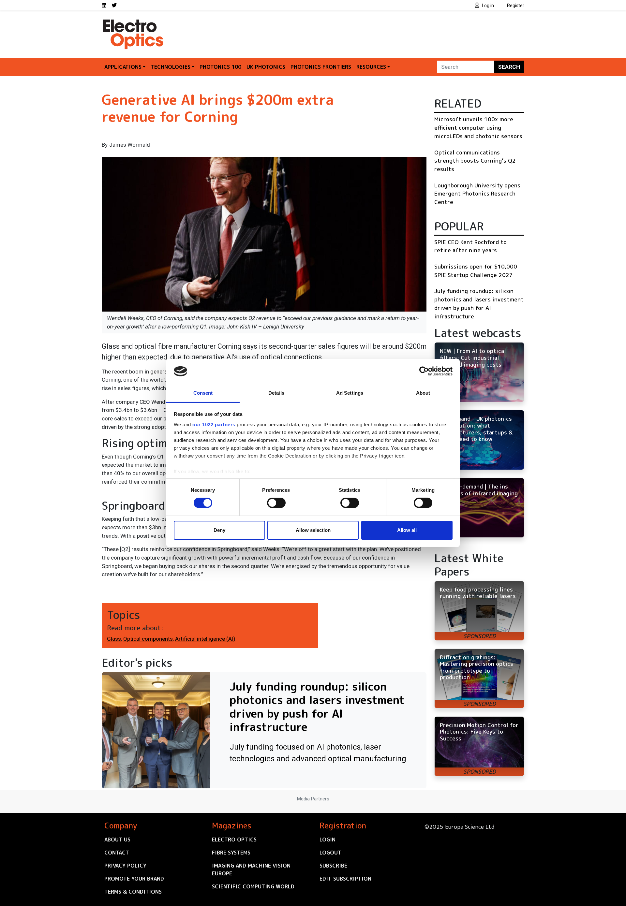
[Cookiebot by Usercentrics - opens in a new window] (424, 371)
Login (327, 839)
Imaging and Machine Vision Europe (251, 869)
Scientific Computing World (253, 886)
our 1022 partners (213, 424)
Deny (219, 530)
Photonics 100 (220, 66)
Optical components (148, 639)
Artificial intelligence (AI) (205, 639)
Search (509, 67)
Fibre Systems (231, 852)
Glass (114, 639)
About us (117, 839)
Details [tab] (276, 393)
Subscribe (333, 865)
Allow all (407, 530)
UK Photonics (265, 66)
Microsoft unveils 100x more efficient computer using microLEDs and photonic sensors (478, 127)
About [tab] (423, 393)
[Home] (134, 22)
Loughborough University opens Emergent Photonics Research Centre (477, 194)
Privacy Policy (125, 865)
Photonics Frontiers (321, 66)
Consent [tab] (203, 393)
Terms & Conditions (133, 891)
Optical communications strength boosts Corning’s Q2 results (475, 161)
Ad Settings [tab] (349, 393)
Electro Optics (234, 839)
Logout (330, 852)
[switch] (276, 503)
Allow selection (313, 530)
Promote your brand (134, 878)
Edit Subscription (345, 878)
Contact (116, 852)
